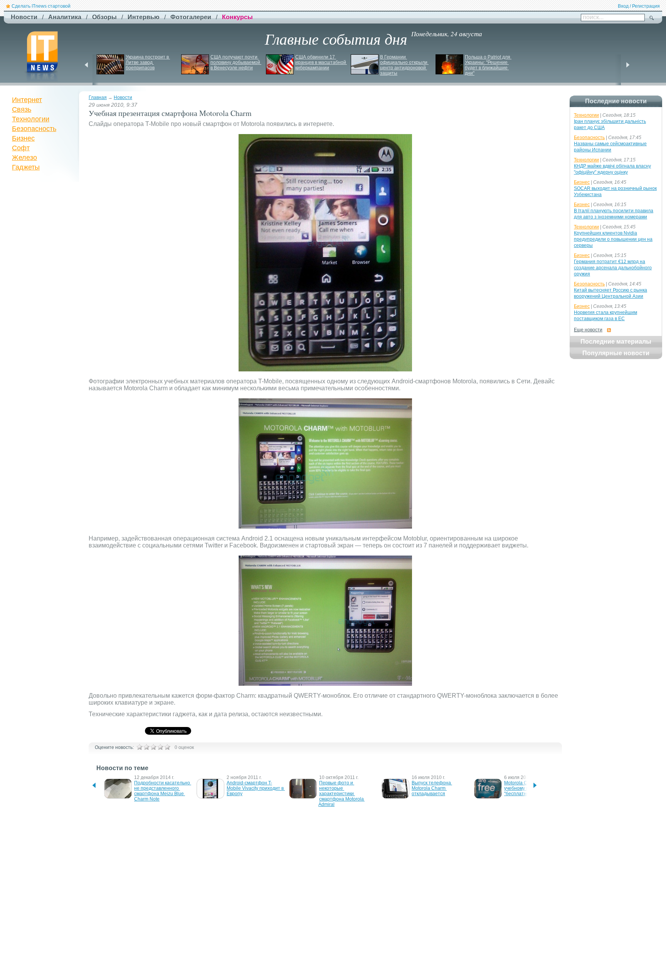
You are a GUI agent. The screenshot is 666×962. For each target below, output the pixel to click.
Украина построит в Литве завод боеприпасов (148, 62)
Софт (21, 148)
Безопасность (34, 129)
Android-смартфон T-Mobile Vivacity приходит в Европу (256, 788)
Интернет (27, 100)
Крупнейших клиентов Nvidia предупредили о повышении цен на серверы (613, 239)
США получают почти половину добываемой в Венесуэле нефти (235, 62)
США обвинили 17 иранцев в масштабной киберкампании (321, 62)
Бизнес (23, 138)
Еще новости (588, 329)
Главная (98, 97)
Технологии (30, 119)
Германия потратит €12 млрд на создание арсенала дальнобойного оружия (613, 268)
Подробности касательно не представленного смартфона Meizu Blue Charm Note (162, 791)
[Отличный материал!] (167, 747)
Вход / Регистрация (639, 6)
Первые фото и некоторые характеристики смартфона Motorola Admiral (341, 793)
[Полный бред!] (139, 747)
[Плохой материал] (146, 747)
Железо (24, 157)
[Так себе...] (153, 747)
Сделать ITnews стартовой (41, 6)
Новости (123, 97)
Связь (21, 109)
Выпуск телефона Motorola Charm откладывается (432, 788)
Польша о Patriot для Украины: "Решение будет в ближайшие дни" (488, 65)
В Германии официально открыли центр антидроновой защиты (404, 65)
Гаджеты (26, 167)
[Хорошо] (160, 747)
